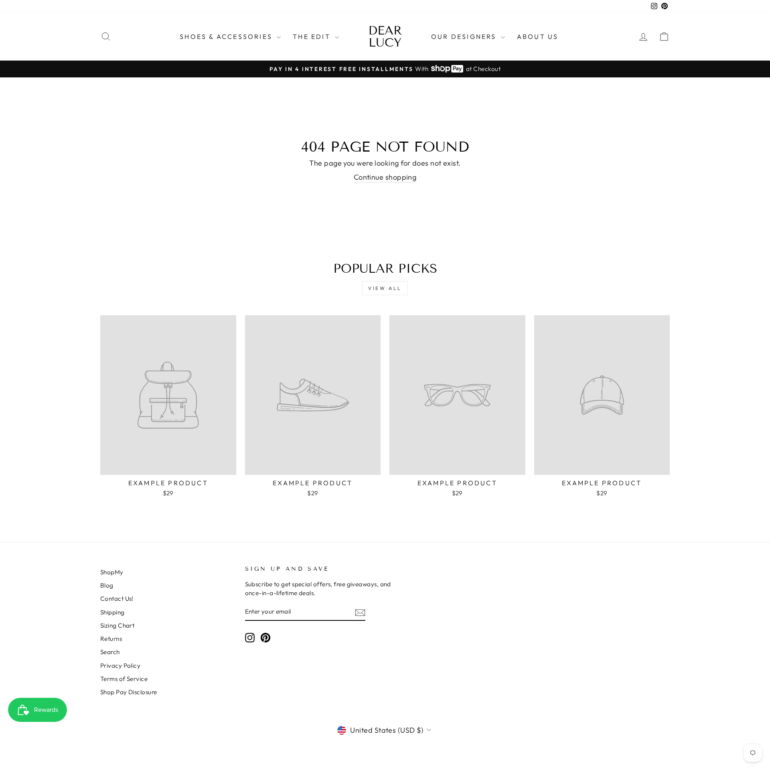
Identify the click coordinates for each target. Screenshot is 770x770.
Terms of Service (124, 679)
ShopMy (112, 572)
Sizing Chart (117, 625)
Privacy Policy (120, 665)
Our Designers (465, 36)
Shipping (112, 612)
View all (385, 288)
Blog (106, 585)
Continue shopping (385, 177)
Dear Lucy (385, 36)
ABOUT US (538, 36)
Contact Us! (117, 598)
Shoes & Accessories (227, 36)
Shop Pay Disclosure (128, 692)
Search (110, 652)
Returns (111, 638)
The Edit (313, 36)
